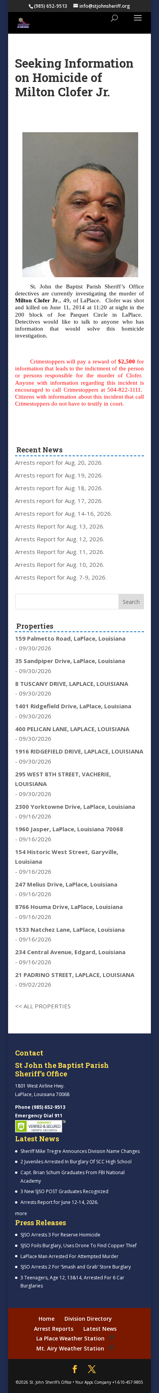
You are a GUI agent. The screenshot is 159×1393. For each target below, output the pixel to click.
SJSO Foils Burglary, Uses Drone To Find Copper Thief (78, 1245)
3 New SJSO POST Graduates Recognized (64, 1191)
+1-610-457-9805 (127, 1382)
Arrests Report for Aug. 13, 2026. (59, 526)
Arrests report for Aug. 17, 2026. (59, 501)
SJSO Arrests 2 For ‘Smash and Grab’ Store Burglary (75, 1266)
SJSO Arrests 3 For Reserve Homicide (60, 1234)
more (21, 1213)
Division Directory (88, 1318)
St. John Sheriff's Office (50, 1382)
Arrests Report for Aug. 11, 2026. (59, 552)
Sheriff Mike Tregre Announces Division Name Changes (80, 1151)
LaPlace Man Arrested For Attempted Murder (69, 1256)
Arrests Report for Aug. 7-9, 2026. (61, 577)
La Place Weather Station (70, 1338)
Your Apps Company (93, 1382)
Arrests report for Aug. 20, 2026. (59, 462)
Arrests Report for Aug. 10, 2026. (59, 564)
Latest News (100, 1328)
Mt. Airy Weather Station (70, 1348)
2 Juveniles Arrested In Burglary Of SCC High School (76, 1161)
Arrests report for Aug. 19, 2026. (59, 475)
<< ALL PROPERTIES (43, 1006)
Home (46, 1318)
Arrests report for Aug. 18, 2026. (59, 488)
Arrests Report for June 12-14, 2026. (59, 1202)
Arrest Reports (53, 1328)
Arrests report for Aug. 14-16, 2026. (63, 513)
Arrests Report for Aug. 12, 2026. (59, 539)
